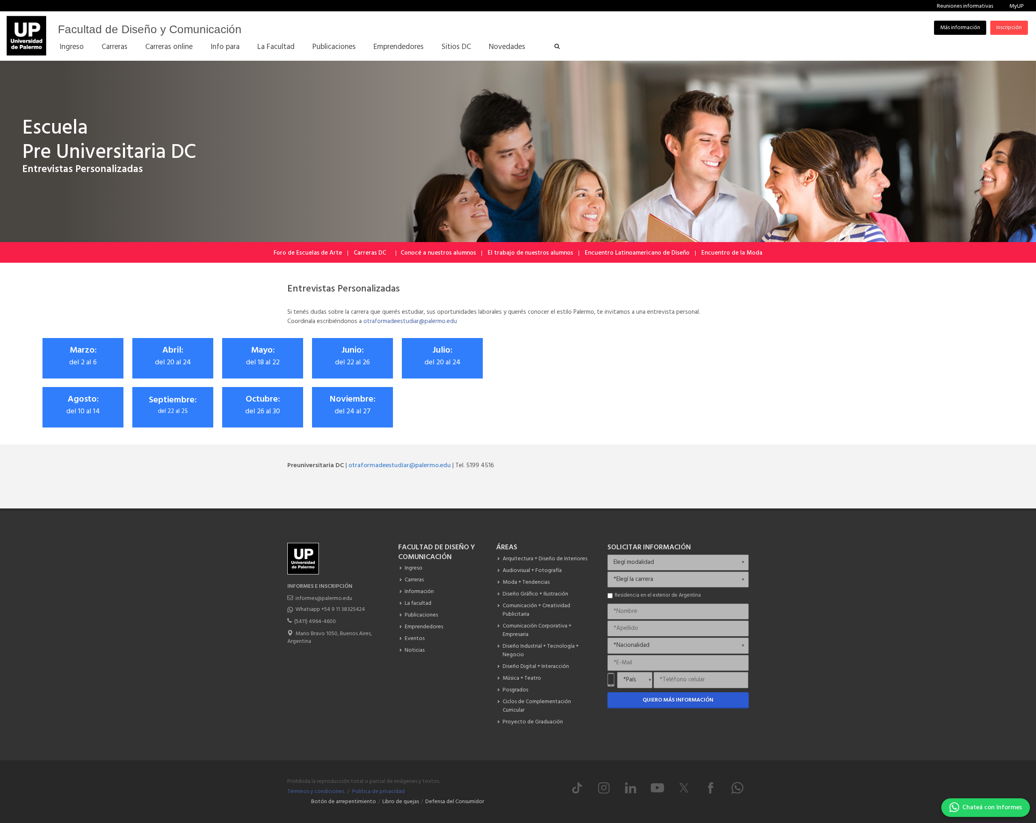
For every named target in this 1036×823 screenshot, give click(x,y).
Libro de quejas (400, 801)
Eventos (415, 638)
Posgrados (515, 690)
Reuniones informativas (965, 6)
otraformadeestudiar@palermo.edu (410, 321)
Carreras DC (370, 253)
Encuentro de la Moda (731, 253)
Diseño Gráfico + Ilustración (535, 594)
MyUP (1016, 6)
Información (419, 591)
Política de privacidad (378, 791)
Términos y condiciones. (316, 791)
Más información (960, 27)
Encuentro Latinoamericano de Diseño (637, 253)
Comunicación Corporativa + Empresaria (537, 630)
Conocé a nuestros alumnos (438, 253)
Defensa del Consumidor (454, 801)
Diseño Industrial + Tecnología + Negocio (541, 650)
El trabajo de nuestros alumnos (530, 253)
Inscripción (1009, 27)
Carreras (414, 580)
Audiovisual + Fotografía (532, 570)
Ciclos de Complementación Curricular (537, 706)
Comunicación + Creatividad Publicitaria (536, 610)
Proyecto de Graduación (533, 722)
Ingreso (413, 568)
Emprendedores (424, 627)
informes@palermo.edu (323, 598)
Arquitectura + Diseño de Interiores (545, 559)
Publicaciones (421, 615)
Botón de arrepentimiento (343, 801)
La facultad (418, 603)
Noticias (415, 650)
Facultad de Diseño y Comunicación (150, 29)
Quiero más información (678, 700)
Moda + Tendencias (526, 582)
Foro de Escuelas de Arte (308, 253)
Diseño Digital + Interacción (536, 666)
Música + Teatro (522, 678)
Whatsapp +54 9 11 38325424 (330, 609)
